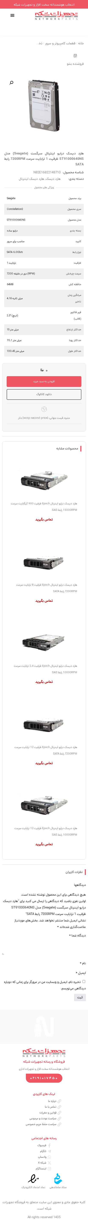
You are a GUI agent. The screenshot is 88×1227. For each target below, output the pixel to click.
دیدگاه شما (77, 935)
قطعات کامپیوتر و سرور (60, 43)
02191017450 (44, 1078)
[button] (11, 83)
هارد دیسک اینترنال (31, 179)
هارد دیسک (53, 179)
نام (83, 963)
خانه (81, 43)
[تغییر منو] (12, 15)
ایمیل (81, 973)
